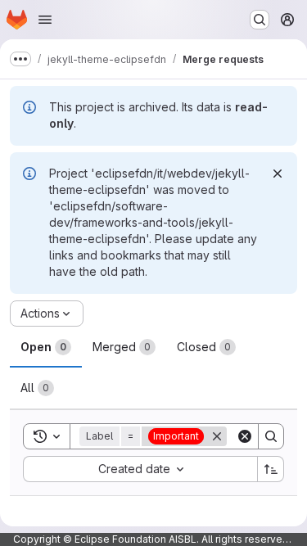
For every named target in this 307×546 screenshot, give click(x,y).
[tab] (46, 347)
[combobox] (140, 469)
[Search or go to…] (259, 19)
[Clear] (245, 436)
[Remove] (217, 436)
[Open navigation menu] (45, 20)
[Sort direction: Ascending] (271, 469)
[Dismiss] (277, 173)
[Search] (271, 436)
